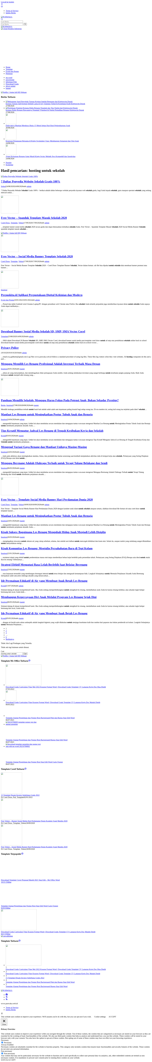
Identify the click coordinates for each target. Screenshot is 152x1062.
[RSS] (7, 999)
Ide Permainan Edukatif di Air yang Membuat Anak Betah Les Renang (44, 580)
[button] (25, 24)
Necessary (8, 1043)
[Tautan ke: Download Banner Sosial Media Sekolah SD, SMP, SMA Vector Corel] (10, 326)
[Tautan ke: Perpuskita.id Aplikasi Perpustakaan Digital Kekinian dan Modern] (10, 288)
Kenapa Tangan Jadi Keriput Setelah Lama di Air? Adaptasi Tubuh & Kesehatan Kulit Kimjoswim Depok (45, 104)
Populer (9, 163)
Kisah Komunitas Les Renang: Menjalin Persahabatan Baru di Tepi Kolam (47, 548)
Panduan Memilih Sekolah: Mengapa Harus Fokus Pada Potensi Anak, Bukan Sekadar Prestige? (60, 400)
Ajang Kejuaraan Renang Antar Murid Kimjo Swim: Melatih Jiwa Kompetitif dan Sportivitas (40, 156)
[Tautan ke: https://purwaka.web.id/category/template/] (22, 854)
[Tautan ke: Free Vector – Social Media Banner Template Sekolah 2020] (10, 251)
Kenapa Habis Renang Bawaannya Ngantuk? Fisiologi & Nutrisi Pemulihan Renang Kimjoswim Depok (45, 110)
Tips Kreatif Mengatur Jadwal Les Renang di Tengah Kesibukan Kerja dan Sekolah (52, 430)
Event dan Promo (7, 300)
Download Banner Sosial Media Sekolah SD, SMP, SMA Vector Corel (43, 331)
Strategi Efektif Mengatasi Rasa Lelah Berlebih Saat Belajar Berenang (44, 564)
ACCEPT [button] (112, 1017)
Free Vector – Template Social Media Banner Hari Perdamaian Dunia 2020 (47, 499)
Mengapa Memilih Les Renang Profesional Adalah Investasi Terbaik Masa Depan (50, 363)
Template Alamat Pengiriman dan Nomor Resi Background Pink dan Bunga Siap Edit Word (40, 718)
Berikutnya (10, 639)
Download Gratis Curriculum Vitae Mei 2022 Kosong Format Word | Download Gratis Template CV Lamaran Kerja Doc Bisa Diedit (56, 687)
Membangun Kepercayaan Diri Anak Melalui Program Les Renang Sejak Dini (49, 597)
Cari (2, 651)
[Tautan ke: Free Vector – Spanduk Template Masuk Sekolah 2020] (10, 213)
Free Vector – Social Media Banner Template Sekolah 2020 (37, 256)
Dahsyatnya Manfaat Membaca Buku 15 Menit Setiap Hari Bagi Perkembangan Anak (38, 126)
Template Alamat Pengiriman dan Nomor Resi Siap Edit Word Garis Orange (34, 762)
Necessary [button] (5, 1040)
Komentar (9, 165)
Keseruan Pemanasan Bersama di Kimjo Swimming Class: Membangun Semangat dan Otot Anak (42, 141)
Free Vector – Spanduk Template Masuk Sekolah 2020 (34, 217)
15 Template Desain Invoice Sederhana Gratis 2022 (20, 795)
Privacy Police (10, 347)
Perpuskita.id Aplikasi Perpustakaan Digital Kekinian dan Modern (41, 294)
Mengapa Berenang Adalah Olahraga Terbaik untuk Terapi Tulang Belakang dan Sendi (54, 463)
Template (14, 223)
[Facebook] (7, 995)
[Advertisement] (76, 47)
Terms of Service (12, 1008)
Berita (3, 405)
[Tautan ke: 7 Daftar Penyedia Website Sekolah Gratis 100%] (19, 176)
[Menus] (2, 4)
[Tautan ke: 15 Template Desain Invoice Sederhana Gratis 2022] (11, 793)
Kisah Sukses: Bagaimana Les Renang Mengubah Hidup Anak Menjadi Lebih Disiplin (53, 532)
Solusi (3, 186)
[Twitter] (7, 997)
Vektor (21, 223)
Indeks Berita (11, 1010)
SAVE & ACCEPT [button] (8, 1060)
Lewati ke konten (7, 2)
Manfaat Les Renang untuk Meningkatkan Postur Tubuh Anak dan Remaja (47, 414)
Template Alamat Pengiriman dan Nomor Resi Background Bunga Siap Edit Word (36, 740)
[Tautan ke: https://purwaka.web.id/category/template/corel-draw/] (25, 769)
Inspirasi (4, 290)
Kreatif (3, 436)
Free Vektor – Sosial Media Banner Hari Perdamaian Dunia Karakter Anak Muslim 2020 (34, 847)
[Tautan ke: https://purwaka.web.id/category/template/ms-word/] (29, 660)
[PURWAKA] (6, 17)
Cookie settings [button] (100, 1017)
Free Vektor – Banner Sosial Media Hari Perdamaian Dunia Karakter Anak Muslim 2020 (34, 821)
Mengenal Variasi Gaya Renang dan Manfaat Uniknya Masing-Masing (44, 446)
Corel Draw (5, 223)
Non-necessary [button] (6, 1051)
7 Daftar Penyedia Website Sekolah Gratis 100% (30, 181)
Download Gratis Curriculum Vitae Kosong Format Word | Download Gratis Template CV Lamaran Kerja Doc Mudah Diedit (53, 702)
